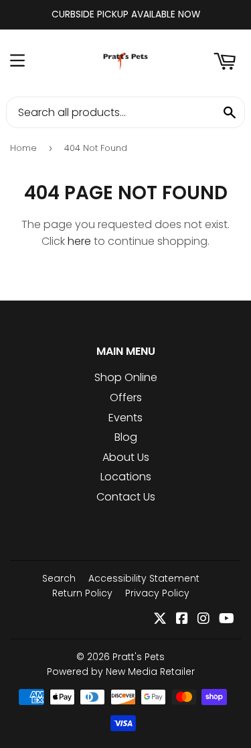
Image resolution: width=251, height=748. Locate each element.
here (79, 241)
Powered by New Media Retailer (121, 671)
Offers (126, 397)
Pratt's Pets (138, 656)
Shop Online (125, 377)
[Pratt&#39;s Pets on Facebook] (182, 619)
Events (125, 417)
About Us (125, 457)
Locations (125, 476)
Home (23, 148)
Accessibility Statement (143, 578)
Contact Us (125, 496)
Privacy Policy (157, 593)
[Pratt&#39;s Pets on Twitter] (160, 619)
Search (59, 578)
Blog (125, 437)
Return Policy (82, 593)
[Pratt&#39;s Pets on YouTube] (226, 619)
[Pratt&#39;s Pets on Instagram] (203, 619)
